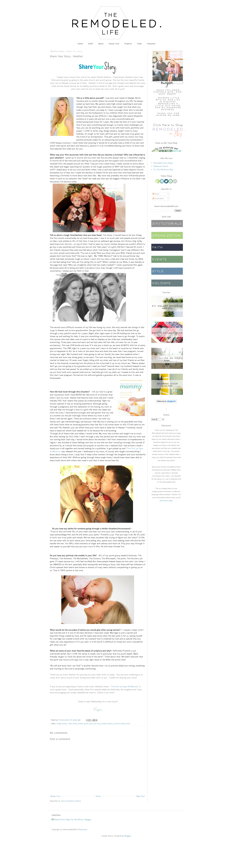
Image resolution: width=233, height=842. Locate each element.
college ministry (61, 723)
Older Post (140, 796)
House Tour (114, 44)
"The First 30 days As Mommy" (124, 686)
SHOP (90, 44)
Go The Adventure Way (163, 169)
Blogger (127, 836)
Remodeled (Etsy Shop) (163, 163)
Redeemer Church (161, 166)
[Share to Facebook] (94, 720)
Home (80, 44)
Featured (151, 44)
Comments (159, 198)
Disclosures (82, 829)
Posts (156, 194)
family (75, 723)
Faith (139, 44)
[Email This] (87, 720)
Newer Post (55, 796)
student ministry (107, 723)
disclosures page (166, 500)
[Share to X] (92, 720)
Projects (128, 44)
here (111, 692)
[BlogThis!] (89, 720)
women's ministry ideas (122, 723)
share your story (95, 723)
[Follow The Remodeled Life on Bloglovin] (166, 402)
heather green (83, 723)
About (101, 44)
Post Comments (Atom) (71, 801)
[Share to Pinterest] (96, 720)
